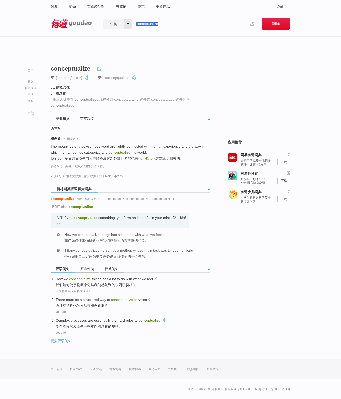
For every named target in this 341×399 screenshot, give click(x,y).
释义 (31, 81)
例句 (31, 101)
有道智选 (96, 369)
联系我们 (174, 369)
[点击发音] (156, 279)
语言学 (56, 129)
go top (31, 113)
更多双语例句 (61, 341)
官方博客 (115, 369)
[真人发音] (87, 78)
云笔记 (121, 7)
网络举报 (213, 369)
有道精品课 (96, 7)
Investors (76, 369)
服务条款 (230, 389)
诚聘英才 (154, 369)
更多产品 (163, 7)
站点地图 (193, 369)
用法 (31, 95)
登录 (279, 7)
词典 (54, 7)
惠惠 (141, 7)
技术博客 (135, 369)
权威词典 (31, 88)
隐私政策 (218, 389)
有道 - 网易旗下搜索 (71, 23)
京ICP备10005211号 (276, 389)
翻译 (72, 7)
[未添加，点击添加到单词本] (100, 68)
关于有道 (57, 369)
